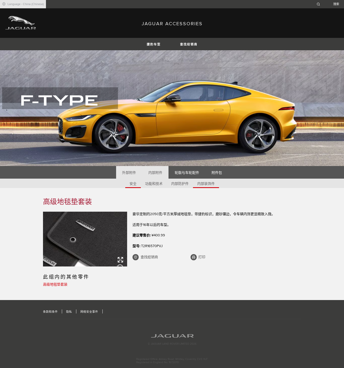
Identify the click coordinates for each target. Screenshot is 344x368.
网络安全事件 (89, 311)
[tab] (129, 172)
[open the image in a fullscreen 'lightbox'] (85, 239)
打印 (201, 257)
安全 (133, 184)
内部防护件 (180, 184)
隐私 (69, 311)
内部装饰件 (206, 184)
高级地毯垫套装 (55, 284)
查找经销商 (189, 44)
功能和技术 (154, 184)
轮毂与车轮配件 (187, 173)
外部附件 (129, 173)
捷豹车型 (154, 44)
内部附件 (155, 173)
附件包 (217, 173)
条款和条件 (50, 311)
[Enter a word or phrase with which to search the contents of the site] (329, 4)
